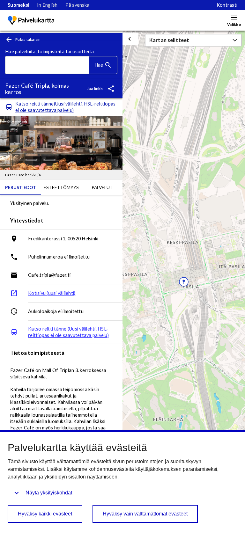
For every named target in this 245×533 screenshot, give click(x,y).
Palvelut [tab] (102, 187)
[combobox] (47, 65)
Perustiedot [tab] (20, 187)
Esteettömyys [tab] (61, 187)
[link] (18, 5)
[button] (193, 40)
